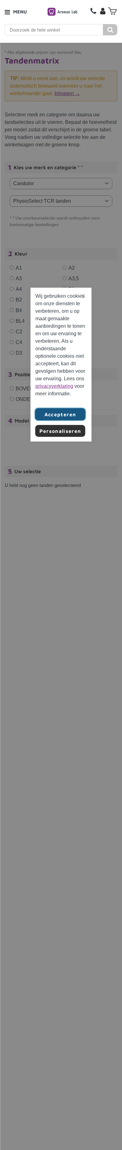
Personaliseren (60, 430)
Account (102, 11)
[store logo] (62, 12)
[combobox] (54, 29)
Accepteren (60, 414)
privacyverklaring (54, 385)
